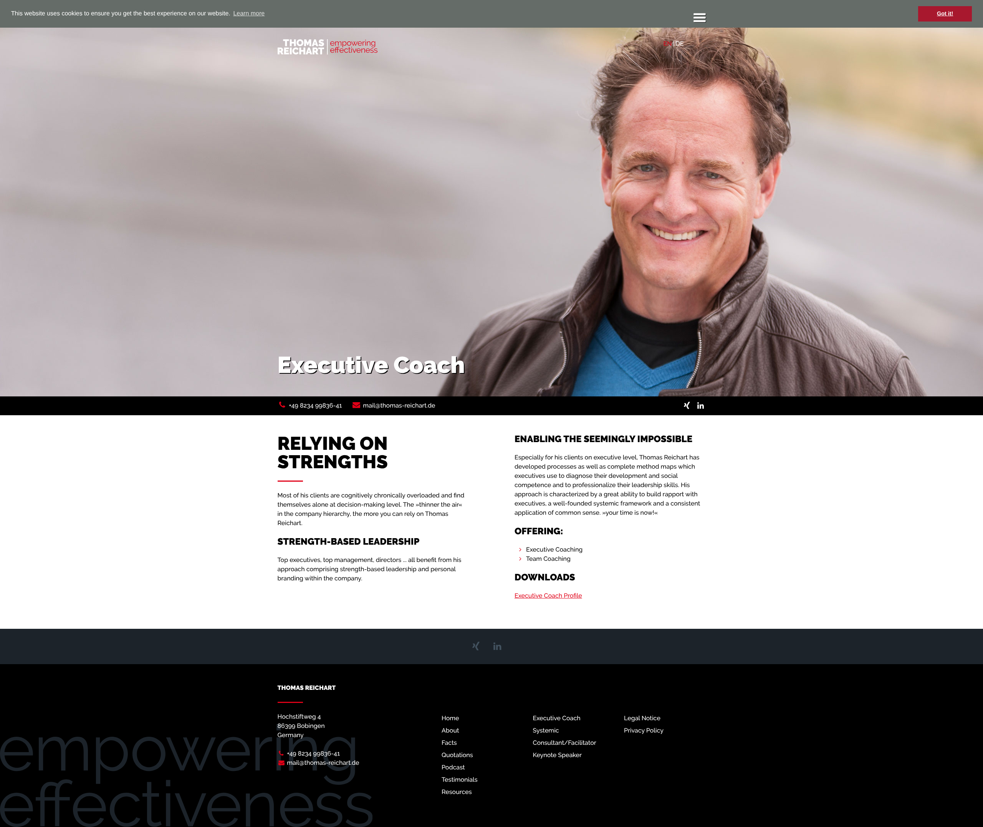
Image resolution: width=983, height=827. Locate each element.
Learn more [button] (249, 13)
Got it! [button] (945, 14)
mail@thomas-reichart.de (399, 405)
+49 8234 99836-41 (315, 405)
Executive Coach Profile (548, 595)
